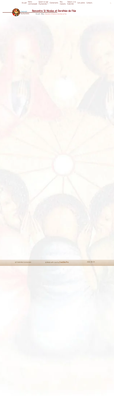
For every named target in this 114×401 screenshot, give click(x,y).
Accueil (22, 3)
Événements (53, 3)
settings (73, 399)
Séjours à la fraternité (73, 3)
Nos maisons (63, 3)
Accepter (85, 398)
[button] (110, 3)
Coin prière (83, 3)
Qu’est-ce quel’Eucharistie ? (42, 3)
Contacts (92, 3)
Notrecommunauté (30, 3)
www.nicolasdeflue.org (58, 229)
